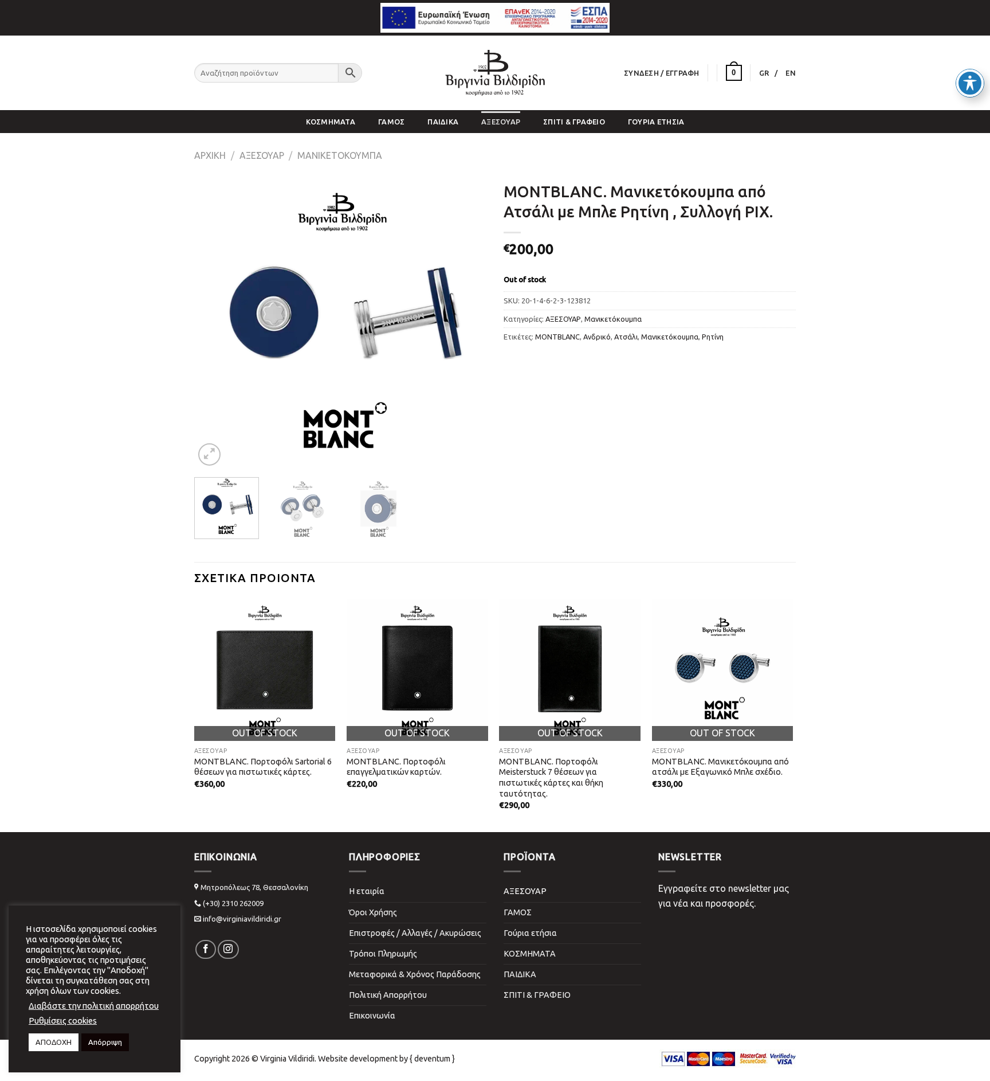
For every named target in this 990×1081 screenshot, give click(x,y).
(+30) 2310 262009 (233, 903)
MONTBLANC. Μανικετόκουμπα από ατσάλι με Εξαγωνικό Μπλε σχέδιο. (720, 767)
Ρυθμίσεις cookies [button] (63, 1020)
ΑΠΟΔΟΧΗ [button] (54, 1042)
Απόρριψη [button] (105, 1042)
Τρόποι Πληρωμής (383, 953)
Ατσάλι (626, 337)
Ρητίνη (713, 337)
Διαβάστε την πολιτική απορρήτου (94, 1005)
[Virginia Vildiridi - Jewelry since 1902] (495, 73)
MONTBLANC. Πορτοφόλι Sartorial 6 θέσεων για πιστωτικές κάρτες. (263, 767)
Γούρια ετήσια (656, 122)
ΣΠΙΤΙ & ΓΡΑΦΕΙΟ (574, 122)
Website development (358, 1058)
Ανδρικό (597, 337)
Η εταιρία (366, 891)
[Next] (466, 322)
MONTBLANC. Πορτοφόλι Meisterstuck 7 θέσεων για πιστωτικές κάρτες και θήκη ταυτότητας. (551, 777)
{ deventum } (432, 1058)
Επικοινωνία (372, 1015)
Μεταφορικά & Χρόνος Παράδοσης (415, 974)
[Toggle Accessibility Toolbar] (970, 83)
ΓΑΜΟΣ (391, 122)
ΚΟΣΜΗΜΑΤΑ (330, 122)
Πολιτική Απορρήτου (388, 995)
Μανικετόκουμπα (339, 155)
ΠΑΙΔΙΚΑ (442, 122)
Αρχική (210, 155)
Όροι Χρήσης (373, 912)
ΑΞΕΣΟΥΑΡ (500, 122)
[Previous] (214, 322)
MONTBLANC (557, 337)
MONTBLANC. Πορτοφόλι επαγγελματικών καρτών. (396, 767)
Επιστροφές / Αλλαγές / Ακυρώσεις (415, 933)
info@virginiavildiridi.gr (242, 919)
